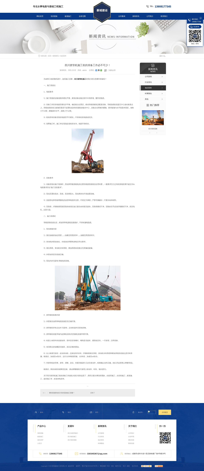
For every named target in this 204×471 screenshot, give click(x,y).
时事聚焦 (101, 443)
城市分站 (118, 466)
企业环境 (131, 436)
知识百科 (63, 56)
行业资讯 (101, 436)
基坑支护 (40, 440)
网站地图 (103, 466)
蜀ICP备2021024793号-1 (90, 466)
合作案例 (121, 16)
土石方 (39, 443)
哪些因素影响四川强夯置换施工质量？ (61, 393)
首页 (49, 56)
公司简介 (150, 16)
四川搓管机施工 (80, 79)
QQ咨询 (196, 27)
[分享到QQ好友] (99, 70)
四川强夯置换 (152, 129)
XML (112, 466)
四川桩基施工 (72, 436)
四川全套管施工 (73, 433)
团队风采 (131, 440)
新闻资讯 (135, 16)
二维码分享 (112, 70)
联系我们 (164, 16)
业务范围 (82, 16)
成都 (128, 466)
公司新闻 (101, 433)
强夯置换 (54, 16)
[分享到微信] (101, 70)
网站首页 (40, 16)
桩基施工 (68, 16)
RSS (108, 466)
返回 (161, 56)
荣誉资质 (131, 443)
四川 (124, 466)
